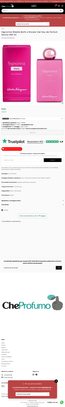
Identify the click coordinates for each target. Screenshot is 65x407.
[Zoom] (62, 103)
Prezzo (3, 109)
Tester (3, 343)
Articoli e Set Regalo (6, 356)
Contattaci (5, 204)
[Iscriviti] (46, 24)
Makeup (3, 347)
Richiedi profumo (5, 363)
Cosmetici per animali (7, 361)
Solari (2, 359)
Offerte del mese (5, 352)
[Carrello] (59, 5)
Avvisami (52, 160)
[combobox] (32, 11)
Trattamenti (4, 350)
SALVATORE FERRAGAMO (8, 38)
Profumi (3, 345)
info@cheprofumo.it (32, 406)
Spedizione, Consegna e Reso (11, 201)
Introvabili (4, 354)
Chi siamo (4, 366)
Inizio (2, 28)
